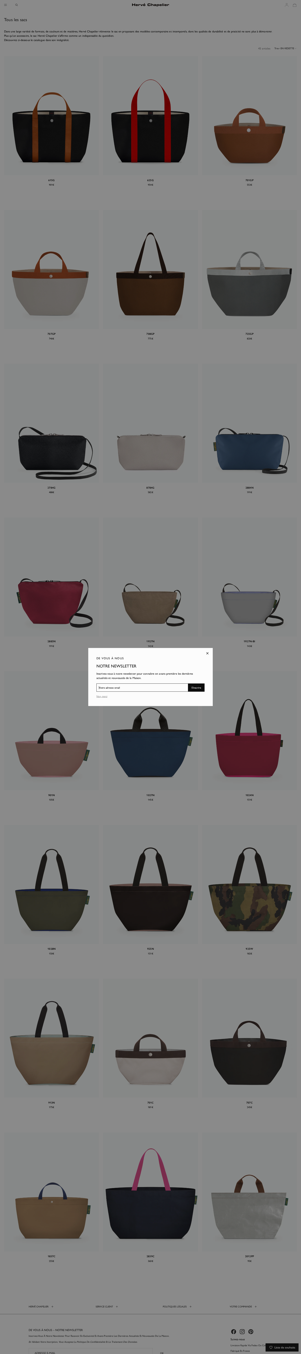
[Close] (207, 653)
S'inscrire (196, 687)
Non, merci (101, 696)
